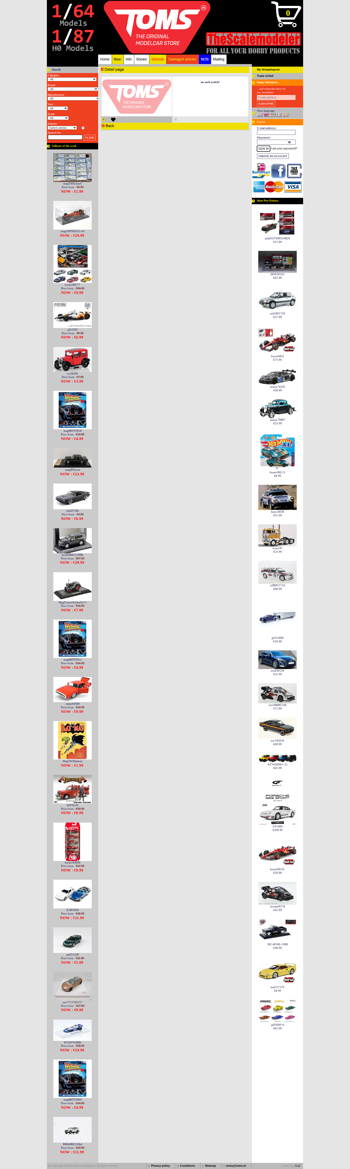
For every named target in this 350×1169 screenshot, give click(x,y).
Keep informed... (268, 82)
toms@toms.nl (236, 1165)
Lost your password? (284, 148)
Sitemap (210, 1165)
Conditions (187, 1165)
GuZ (298, 1165)
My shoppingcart (268, 69)
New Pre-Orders (267, 200)
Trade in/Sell (265, 75)
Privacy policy (160, 1165)
